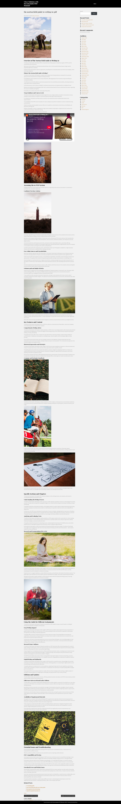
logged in (31, 800)
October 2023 (84, 93)
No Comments (36, 15)
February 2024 (85, 87)
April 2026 (84, 44)
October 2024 (84, 73)
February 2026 (85, 48)
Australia (83, 99)
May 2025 (84, 63)
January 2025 (84, 68)
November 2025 (85, 53)
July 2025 (84, 60)
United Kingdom (85, 109)
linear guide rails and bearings (33, 789)
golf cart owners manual (87, 23)
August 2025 (84, 58)
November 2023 (85, 92)
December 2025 (85, 51)
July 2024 (84, 78)
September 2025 (85, 56)
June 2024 (84, 80)
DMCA (95, 3)
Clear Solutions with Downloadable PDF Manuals (31, 4)
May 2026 (84, 43)
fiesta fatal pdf (85, 21)
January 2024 (84, 88)
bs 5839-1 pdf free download (88, 25)
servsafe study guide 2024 (87, 20)
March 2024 (84, 85)
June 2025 (84, 61)
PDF (82, 107)
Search (81, 11)
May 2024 (84, 82)
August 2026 (84, 38)
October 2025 (84, 54)
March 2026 (84, 46)
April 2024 (84, 83)
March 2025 (84, 66)
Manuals (83, 106)
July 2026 (84, 39)
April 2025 (84, 65)
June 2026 (84, 41)
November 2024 (85, 71)
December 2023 (85, 90)
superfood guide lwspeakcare (33, 790)
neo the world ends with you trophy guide (35, 787)
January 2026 (84, 49)
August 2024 (84, 76)
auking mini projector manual (31, 795)
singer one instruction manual (68, 795)
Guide (25, 793)
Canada (83, 101)
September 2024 (85, 75)
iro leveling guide (30, 785)
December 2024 (85, 70)
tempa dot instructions (87, 26)
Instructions (84, 104)
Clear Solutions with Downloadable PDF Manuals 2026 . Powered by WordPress (60, 802)
